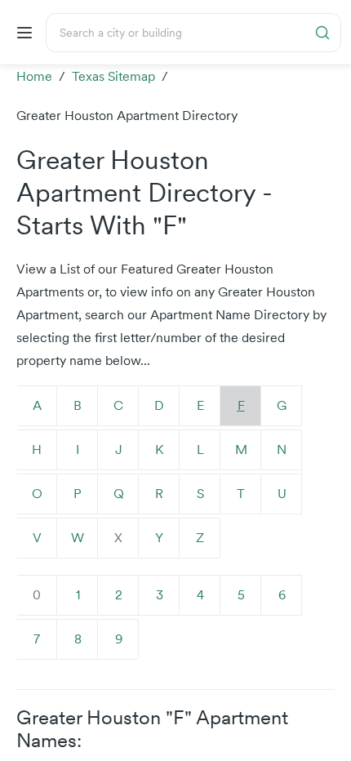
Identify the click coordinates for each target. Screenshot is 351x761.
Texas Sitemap (113, 76)
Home (34, 76)
